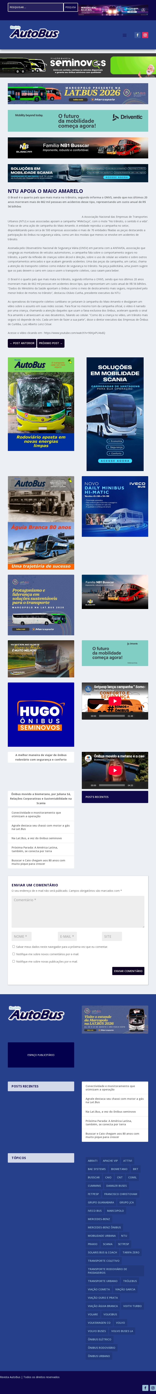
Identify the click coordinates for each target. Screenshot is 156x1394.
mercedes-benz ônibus (104, 1227)
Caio (108, 1177)
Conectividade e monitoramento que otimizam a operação (36, 814)
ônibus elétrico (99, 1339)
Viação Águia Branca (103, 1306)
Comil (132, 1177)
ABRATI (92, 1160)
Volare (93, 1314)
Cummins (94, 1185)
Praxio (92, 1244)
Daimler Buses (116, 1185)
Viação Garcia (125, 1289)
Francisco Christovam (120, 1194)
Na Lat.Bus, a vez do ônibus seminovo (37, 838)
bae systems (97, 1169)
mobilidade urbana (102, 1235)
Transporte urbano (103, 1281)
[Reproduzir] (87, 716)
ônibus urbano (99, 1356)
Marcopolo (115, 1210)
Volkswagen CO (99, 1322)
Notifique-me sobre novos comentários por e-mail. (47, 954)
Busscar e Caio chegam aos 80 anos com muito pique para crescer (38, 862)
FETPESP (93, 1194)
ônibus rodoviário (101, 1347)
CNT (120, 1177)
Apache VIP (110, 1160)
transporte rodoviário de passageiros (107, 1270)
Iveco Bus (95, 1210)
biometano (119, 1169)
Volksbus (110, 1314)
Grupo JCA (126, 1202)
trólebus (130, 1281)
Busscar (94, 1177)
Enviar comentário (128, 971)
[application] (115, 701)
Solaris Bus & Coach (102, 1252)
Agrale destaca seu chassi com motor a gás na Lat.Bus (41, 827)
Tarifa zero (131, 1252)
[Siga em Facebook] (138, 35)
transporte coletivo (103, 1261)
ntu (124, 1235)
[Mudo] (137, 716)
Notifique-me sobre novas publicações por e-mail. (47, 961)
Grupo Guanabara (101, 1202)
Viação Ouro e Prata (103, 1297)
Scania (107, 1244)
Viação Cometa (99, 1289)
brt (135, 1169)
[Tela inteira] (143, 716)
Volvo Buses (97, 1331)
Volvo (120, 1322)
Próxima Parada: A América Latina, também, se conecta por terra (35, 849)
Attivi (127, 1160)
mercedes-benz (99, 1219)
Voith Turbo (132, 1306)
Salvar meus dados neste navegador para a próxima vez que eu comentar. (62, 947)
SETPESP (123, 1244)
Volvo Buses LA (122, 1331)
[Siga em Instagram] (145, 35)
